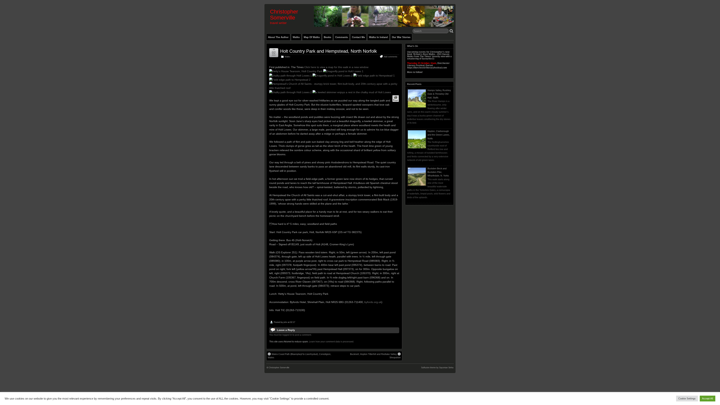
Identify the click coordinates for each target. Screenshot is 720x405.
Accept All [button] (707, 398)
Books (327, 37)
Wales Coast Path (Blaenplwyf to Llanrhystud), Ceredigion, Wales (299, 356)
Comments (341, 37)
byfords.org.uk (372, 302)
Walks (296, 37)
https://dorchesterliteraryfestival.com (427, 67)
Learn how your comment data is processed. (331, 341)
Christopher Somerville (284, 15)
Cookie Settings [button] (687, 398)
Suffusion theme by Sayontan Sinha (437, 367)
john (285, 322)
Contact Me (358, 37)
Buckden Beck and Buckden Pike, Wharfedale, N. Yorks (438, 172)
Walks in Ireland (378, 37)
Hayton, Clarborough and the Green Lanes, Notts (439, 135)
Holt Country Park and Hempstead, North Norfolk (328, 51)
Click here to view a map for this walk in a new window (336, 67)
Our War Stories (401, 37)
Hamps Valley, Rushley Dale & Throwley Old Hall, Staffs (439, 94)
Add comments (390, 57)
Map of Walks (312, 37)
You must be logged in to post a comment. (290, 335)
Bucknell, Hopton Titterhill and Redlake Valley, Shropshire (375, 356)
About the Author (278, 37)
